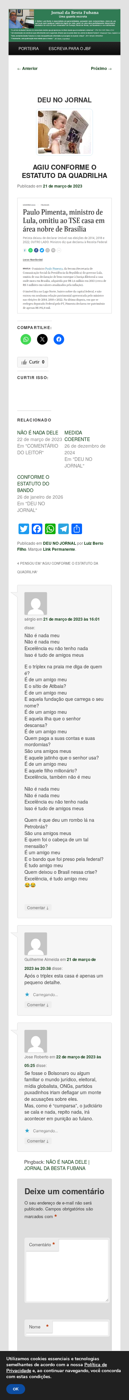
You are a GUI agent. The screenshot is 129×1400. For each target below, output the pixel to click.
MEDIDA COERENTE (77, 435)
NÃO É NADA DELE (37, 432)
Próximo (101, 68)
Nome (39, 1326)
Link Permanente (59, 549)
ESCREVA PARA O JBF (70, 48)
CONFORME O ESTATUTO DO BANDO (33, 483)
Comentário (42, 1244)
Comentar (38, 907)
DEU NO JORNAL (59, 543)
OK (16, 1389)
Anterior (27, 68)
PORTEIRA (29, 48)
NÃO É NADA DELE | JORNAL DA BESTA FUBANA (57, 1165)
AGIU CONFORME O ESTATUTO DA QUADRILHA (64, 171)
